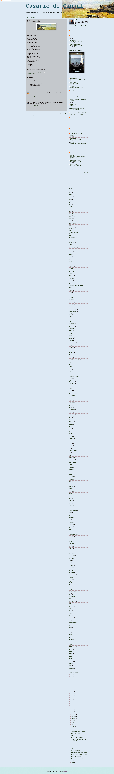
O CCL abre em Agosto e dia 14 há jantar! (78, 96)
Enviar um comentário (33, 107)
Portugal (71, 558)
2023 (72, 680)
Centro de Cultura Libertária (76, 95)
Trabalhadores (72, 646)
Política (70, 548)
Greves (70, 404)
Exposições (71, 361)
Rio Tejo (70, 589)
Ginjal (70, 400)
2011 (72, 703)
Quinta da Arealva (72, 574)
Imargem (71, 421)
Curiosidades (71, 323)
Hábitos (70, 407)
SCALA (70, 605)
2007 (72, 711)
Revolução (71, 587)
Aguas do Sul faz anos (74, 91)
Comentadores (72, 295)
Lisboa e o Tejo (73, 148)
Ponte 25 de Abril (72, 553)
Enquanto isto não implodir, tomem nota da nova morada (78, 144)
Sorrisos (70, 629)
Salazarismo (71, 599)
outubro (73, 718)
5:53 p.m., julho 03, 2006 (34, 105)
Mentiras (71, 469)
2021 (72, 684)
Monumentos (71, 479)
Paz (70, 527)
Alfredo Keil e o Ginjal (75, 742)
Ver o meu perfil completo (80, 25)
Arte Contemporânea (73, 232)
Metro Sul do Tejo (72, 472)
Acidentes (71, 196)
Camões (70, 273)
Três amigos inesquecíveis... (75, 109)
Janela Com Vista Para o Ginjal (77, 758)
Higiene (70, 410)
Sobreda (71, 615)
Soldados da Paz (72, 622)
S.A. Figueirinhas (72, 596)
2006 (72, 713)
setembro (74, 720)
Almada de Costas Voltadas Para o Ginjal (79, 754)
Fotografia (71, 386)
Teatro (70, 634)
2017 (72, 691)
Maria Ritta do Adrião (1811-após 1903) (78, 148)
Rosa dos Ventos (73, 82)
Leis (70, 440)
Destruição (71, 333)
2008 (72, 709)
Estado (70, 354)
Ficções (70, 380)
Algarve (70, 211)
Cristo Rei (71, 318)
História (70, 412)
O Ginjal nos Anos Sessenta (76, 756)
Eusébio (70, 357)
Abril (70, 192)
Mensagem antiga (61, 113)
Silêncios (70, 613)
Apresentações (72, 227)
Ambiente (71, 216)
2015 (72, 695)
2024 (72, 678)
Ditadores (71, 340)
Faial (70, 364)
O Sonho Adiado (74, 727)
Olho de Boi (71, 505)
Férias (70, 371)
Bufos (70, 264)
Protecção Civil (72, 570)
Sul (69, 632)
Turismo (70, 656)
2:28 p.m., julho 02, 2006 (34, 87)
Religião (70, 582)
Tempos (70, 637)
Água (70, 203)
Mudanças (71, 484)
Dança (70, 325)
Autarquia (71, 240)
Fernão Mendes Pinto (73, 376)
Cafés (70, 270)
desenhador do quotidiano (75, 160)
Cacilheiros (71, 268)
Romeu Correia (72, 591)
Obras (70, 502)
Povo (70, 560)
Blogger (65, 771)
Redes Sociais (72, 577)
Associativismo (72, 237)
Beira (70, 252)
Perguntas (71, 536)
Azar (70, 244)
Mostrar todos (86, 123)
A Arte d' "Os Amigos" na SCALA (76, 114)
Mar (70, 455)
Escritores (71, 352)
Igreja (70, 419)
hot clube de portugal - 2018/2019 (76, 169)
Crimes (70, 314)
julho (73, 724)
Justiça (70, 435)
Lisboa (71, 129)
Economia (71, 343)
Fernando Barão (72, 373)
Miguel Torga (72, 474)
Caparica (71, 278)
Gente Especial (72, 395)
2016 (72, 693)
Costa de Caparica (72, 309)
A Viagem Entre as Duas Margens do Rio (79, 731)
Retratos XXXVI (73, 105)
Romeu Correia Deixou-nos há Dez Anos (79, 752)
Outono (70, 512)
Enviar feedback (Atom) (35, 115)
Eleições (70, 349)
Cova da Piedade (72, 311)
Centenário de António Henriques (77, 108)
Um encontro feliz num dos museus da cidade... (77, 36)
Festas (70, 378)
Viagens (70, 663)
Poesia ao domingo (74, 83)
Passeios (71, 522)
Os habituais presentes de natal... (76, 45)
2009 (72, 707)
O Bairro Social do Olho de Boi (77, 737)
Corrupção (71, 307)
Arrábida (71, 228)
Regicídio (71, 579)
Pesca (70, 538)
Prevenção (71, 565)
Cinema (70, 290)
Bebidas (70, 251)
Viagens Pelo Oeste (74, 35)
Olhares (70, 503)
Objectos (71, 500)
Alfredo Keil (71, 209)
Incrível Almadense (72, 422)
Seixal (70, 608)
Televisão (71, 636)
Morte (70, 481)
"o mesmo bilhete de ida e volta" (76, 31)
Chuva (70, 287)
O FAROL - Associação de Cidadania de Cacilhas (78, 100)
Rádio (70, 575)
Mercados (71, 471)
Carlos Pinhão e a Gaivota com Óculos (78, 729)
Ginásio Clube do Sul (73, 398)
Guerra (70, 405)
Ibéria (70, 417)
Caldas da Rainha (72, 271)
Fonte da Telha (72, 383)
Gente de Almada (72, 393)
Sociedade (71, 618)
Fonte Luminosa (72, 385)
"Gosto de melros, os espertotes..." (77, 41)
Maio (70, 452)
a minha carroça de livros (75, 44)
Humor (70, 416)
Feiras (70, 369)
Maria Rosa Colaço (73, 462)
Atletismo (71, 239)
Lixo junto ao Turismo (74, 101)
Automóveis (71, 242)
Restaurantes (71, 586)
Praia (70, 562)
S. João (70, 594)
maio (73, 762)
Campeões (71, 275)
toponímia (71, 644)
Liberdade (71, 441)
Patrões (70, 526)
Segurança (71, 606)
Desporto (71, 331)
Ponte (70, 551)
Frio (70, 388)
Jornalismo (71, 433)
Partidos (71, 520)
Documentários (72, 342)
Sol (69, 620)
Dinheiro (70, 338)
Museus (70, 490)
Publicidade (71, 572)
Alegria (70, 204)
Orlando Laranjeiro (73, 510)
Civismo (70, 292)
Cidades (70, 288)
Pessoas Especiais (72, 539)
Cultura (70, 321)
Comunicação (71, 299)
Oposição (71, 508)
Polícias (70, 546)
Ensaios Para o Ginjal (75, 733)
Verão (70, 660)
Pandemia (71, 517)
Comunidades (72, 301)
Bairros (70, 246)
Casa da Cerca (72, 282)
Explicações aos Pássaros (74, 359)
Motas (70, 483)
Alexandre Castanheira (73, 208)
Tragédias (71, 651)
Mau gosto (71, 465)
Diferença (71, 337)
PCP (70, 529)
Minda (31, 91)
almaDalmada (73, 86)
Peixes (70, 531)
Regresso (71, 581)
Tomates (71, 642)
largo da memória (74, 30)
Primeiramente (73, 152)
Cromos (70, 319)
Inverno (70, 428)
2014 (72, 697)
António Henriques (73, 223)
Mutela (70, 493)
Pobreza (70, 541)
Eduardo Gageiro (72, 345)
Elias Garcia (71, 350)
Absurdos (71, 194)
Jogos (70, 431)
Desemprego (71, 328)
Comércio (71, 297)
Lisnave (70, 445)
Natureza (71, 496)
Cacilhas (70, 266)
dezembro (74, 714)
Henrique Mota (72, 409)
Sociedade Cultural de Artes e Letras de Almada (78, 113)
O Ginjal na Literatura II (76, 750)
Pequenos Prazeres (73, 534)
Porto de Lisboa (72, 557)
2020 (72, 685)
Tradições (71, 648)
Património (71, 524)
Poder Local (71, 543)
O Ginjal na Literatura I (75, 760)
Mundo (70, 488)
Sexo (70, 611)
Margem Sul (71, 459)
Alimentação (71, 213)
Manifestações (72, 453)
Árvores (70, 233)
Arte (70, 230)
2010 (72, 705)
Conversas (71, 304)
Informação (71, 426)
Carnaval (71, 280)
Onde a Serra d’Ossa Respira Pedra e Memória (77, 135)
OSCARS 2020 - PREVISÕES (75, 165)
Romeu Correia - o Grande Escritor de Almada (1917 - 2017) (78, 118)
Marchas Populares (73, 457)
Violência (71, 666)
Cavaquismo (71, 283)
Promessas (71, 569)
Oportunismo (71, 507)
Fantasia (70, 368)
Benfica (70, 256)
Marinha (70, 464)
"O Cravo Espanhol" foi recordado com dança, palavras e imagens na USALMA (77, 120)
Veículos (70, 658)
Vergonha (71, 661)
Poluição (70, 550)
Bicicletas (71, 258)
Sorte (70, 630)
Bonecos (71, 263)
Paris (70, 519)
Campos (70, 276)
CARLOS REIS (73, 130)
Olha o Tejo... (73, 40)
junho (73, 726)
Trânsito (71, 653)
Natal (70, 495)
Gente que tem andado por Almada (77, 87)
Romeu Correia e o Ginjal (76, 746)
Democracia (71, 326)
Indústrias (71, 424)
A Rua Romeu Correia (75, 748)
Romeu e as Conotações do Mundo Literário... (78, 744)
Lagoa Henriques (72, 438)
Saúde (70, 603)
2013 (72, 699)
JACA (70, 429)
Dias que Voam (73, 138)
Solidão (70, 624)
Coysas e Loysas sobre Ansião (76, 133)
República (71, 584)
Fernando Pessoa (72, 374)
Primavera (71, 567)
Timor (70, 641)
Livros (70, 447)
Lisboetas (72, 155)
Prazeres (71, 563)
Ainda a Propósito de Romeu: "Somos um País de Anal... (79, 740)
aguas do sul (72, 90)
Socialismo (71, 617)
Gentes (70, 397)
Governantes (71, 402)
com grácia (72, 168)
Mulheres (71, 486)
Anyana (70, 225)
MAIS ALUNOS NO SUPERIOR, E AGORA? (78, 79)
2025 (72, 676)
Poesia (33, 73)
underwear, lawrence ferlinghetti (76, 139)
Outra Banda (71, 514)
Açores (70, 197)
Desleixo (71, 330)
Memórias (71, 467)
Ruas (70, 593)
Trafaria (70, 649)
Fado (70, 362)
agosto (73, 722)
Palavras (70, 515)
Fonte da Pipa (72, 381)
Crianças (70, 313)
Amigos (70, 218)
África (70, 201)
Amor (70, 220)
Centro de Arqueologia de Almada (76, 285)
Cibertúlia (72, 142)
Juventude (71, 436)
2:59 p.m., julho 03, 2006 (34, 96)
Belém (70, 254)
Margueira (71, 460)
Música (70, 491)
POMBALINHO (73, 104)
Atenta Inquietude (74, 78)
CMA (70, 294)
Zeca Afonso (71, 668)
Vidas (70, 665)
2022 (72, 682)
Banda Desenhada (72, 247)
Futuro (70, 392)
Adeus (70, 199)
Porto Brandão (72, 555)
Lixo (70, 448)
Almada (70, 215)
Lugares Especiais (72, 450)
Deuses (70, 335)
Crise (70, 316)
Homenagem (71, 414)
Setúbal (70, 610)
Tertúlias (71, 639)
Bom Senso (71, 261)
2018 (72, 689)
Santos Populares (72, 601)
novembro (74, 716)
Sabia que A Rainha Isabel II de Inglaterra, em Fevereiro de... (78, 157)
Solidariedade (72, 625)
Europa (70, 356)
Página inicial (48, 113)
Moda (70, 477)
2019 (72, 687)
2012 (72, 701)
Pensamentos (72, 532)
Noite (70, 498)
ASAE (70, 235)
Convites (71, 306)
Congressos (71, 302)
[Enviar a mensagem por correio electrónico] (44, 72)
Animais (70, 221)
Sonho (70, 627)
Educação (71, 347)
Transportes (71, 654)
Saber (70, 598)
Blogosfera (71, 259)
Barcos (70, 249)
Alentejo (70, 206)
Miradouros (71, 476)
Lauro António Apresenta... (75, 164)
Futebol (70, 390)
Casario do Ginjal (54, 6)
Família (70, 366)
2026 (72, 674)
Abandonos (71, 191)
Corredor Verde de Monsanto (76, 161)
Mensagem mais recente (33, 113)
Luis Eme (31, 100)
